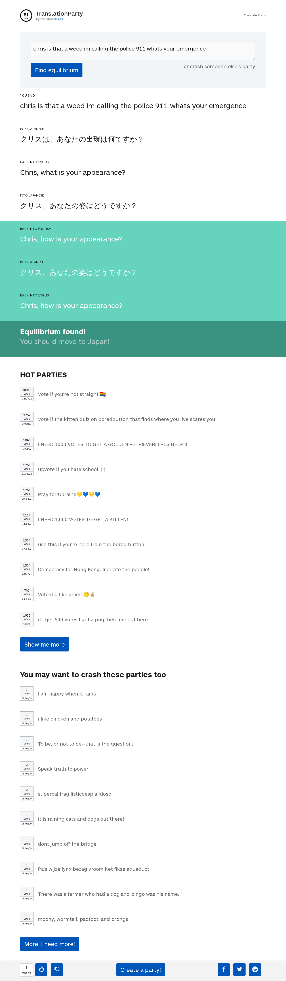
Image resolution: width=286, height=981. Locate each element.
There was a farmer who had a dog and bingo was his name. (108, 894)
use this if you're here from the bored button (91, 544)
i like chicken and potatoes (70, 718)
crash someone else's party (222, 66)
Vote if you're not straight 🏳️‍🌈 (72, 394)
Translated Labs (255, 15)
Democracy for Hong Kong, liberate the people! (93, 569)
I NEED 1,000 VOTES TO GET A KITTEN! (83, 519)
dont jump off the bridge (67, 844)
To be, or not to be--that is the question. (85, 743)
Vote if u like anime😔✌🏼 (66, 594)
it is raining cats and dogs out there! (81, 819)
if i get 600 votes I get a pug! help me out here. (93, 619)
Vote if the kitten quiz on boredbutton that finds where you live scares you (126, 419)
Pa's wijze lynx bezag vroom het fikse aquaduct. (94, 869)
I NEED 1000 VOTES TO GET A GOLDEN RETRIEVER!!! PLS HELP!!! (112, 444)
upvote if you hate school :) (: (72, 469)
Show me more (44, 644)
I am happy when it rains (67, 693)
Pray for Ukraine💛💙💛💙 (69, 494)
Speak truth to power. (64, 769)
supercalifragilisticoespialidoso (74, 794)
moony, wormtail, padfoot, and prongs (83, 919)
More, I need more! (49, 943)
